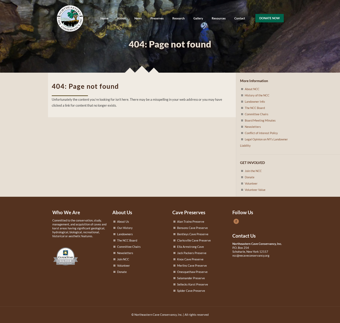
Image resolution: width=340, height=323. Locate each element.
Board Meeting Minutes (260, 120)
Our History (125, 228)
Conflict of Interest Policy (261, 133)
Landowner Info (255, 101)
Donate (249, 177)
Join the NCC (253, 171)
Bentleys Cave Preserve (192, 234)
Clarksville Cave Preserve (194, 240)
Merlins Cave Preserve (192, 265)
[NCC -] (70, 18)
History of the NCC (257, 95)
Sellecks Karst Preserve (192, 284)
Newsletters (253, 126)
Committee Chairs (256, 114)
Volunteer (251, 183)
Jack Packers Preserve (191, 253)
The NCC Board (255, 108)
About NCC (252, 89)
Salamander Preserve (191, 278)
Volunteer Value (255, 189)
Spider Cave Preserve (191, 290)
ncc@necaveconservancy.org (250, 255)
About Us (123, 221)
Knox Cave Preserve (190, 259)
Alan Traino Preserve (190, 221)
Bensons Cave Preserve (192, 228)
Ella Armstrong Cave (190, 246)
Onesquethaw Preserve (192, 272)
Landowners (125, 234)
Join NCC (123, 259)
